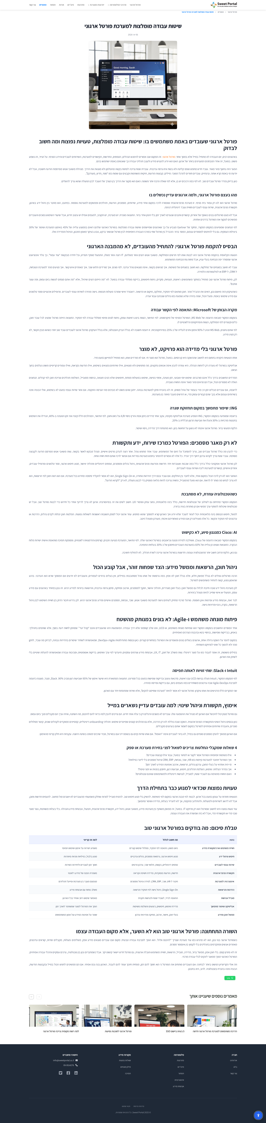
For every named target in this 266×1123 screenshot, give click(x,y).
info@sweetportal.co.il (63, 1060)
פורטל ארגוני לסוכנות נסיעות (118, 1031)
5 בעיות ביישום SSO (175, 1031)
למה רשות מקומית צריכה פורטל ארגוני (61, 1031)
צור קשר (32, 4)
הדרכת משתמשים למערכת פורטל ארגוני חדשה (215, 1031)
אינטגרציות (179, 1079)
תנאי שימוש (126, 1106)
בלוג (235, 1066)
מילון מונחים (125, 1066)
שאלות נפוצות (125, 1060)
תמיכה (128, 1073)
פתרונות (80, 4)
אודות (61, 4)
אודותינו (233, 1060)
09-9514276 (68, 1065)
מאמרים (42, 4)
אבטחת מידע (178, 1086)
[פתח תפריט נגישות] (258, 1115)
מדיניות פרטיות (138, 1106)
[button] (39, 996)
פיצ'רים (70, 4)
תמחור (53, 4)
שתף (228, 978)
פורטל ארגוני (135, 4)
